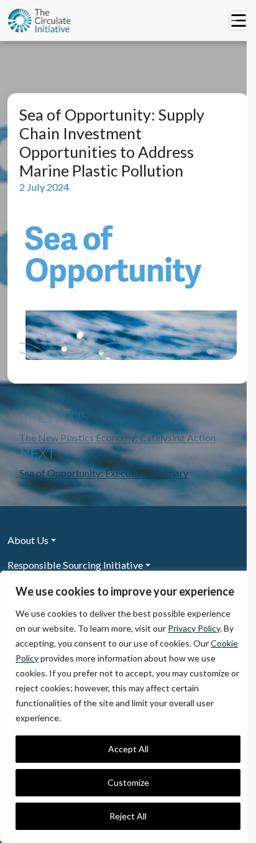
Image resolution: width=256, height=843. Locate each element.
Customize (128, 782)
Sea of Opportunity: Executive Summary (103, 473)
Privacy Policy (194, 628)
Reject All (128, 816)
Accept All (128, 749)
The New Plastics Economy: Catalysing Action (117, 437)
